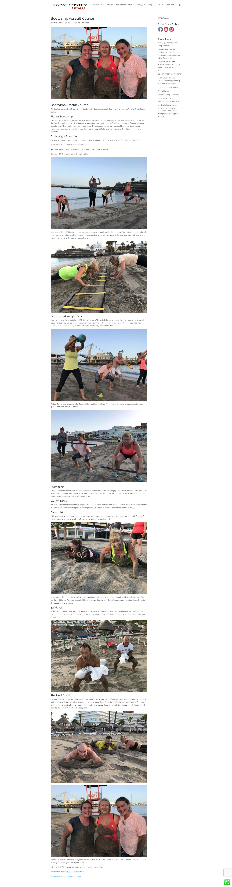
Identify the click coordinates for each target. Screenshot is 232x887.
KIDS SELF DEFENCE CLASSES (169, 74)
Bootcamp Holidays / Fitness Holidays (66, 876)
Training (139, 5)
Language (170, 5)
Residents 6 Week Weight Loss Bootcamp (67, 872)
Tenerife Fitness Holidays (102, 5)
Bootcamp (85, 23)
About (157, 5)
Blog (78, 23)
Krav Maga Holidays (124, 5)
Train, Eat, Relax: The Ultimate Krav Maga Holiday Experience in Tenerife (169, 81)
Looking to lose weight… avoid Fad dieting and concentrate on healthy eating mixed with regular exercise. (168, 111)
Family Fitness (163, 91)
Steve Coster (58, 23)
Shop (150, 5)
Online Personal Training (168, 87)
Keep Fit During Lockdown (168, 95)
